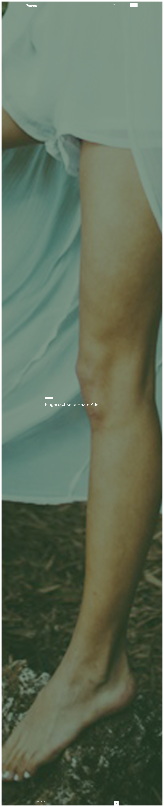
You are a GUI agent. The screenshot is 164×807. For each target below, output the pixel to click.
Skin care (49, 398)
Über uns (133, 5)
